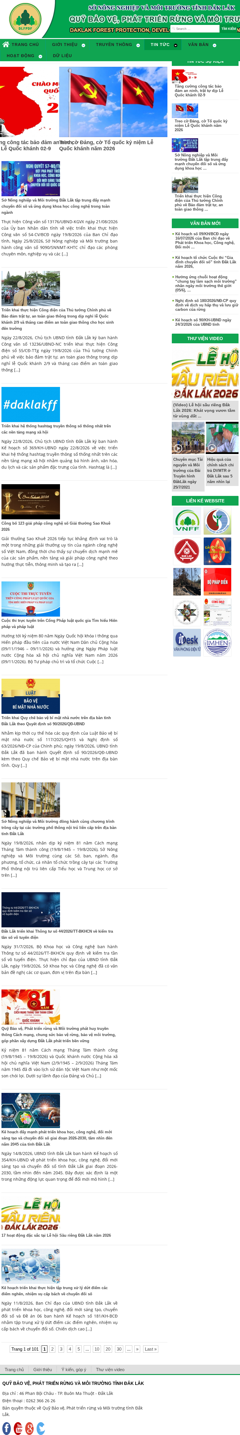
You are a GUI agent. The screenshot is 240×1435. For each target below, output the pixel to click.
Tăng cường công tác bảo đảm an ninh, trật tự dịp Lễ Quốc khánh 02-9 (199, 90)
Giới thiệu (42, 1369)
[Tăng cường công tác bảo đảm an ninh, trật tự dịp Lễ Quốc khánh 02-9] (185, 81)
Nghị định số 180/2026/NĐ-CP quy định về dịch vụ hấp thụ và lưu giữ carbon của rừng (206, 305)
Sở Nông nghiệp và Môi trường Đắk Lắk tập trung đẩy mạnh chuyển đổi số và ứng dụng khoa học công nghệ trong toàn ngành (55, 206)
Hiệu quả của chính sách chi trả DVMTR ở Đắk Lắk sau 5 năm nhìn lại (220, 470)
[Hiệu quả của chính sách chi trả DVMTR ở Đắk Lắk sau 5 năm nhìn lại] (222, 452)
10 (97, 1349)
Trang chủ (14, 1369)
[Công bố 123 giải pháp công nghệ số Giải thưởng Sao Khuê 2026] (30, 517)
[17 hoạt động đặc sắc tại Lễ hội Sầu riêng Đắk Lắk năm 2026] (30, 1229)
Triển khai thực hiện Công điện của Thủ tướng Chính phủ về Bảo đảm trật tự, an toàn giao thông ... (199, 202)
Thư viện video (110, 1369)
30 (119, 1349)
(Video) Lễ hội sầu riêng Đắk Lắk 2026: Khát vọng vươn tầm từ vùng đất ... (204, 410)
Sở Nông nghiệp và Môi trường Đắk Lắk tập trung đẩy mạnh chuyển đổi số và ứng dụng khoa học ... (201, 161)
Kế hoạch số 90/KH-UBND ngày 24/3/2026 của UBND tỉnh (203, 322)
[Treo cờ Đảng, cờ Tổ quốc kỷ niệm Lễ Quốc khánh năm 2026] (113, 135)
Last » (151, 1349)
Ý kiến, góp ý (73, 1369)
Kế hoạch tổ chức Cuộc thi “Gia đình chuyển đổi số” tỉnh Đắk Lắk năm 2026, (205, 262)
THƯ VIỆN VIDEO (205, 338)
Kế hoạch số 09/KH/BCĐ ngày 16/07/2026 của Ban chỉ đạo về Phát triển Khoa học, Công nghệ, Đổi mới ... (205, 240)
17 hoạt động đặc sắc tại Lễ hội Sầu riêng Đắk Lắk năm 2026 (56, 1235)
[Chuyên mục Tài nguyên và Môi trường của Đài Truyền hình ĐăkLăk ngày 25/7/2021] (188, 452)
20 (108, 1349)
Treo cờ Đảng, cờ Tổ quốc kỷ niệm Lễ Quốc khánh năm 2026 (106, 145)
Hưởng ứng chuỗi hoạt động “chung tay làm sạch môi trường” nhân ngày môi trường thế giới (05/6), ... (206, 283)
